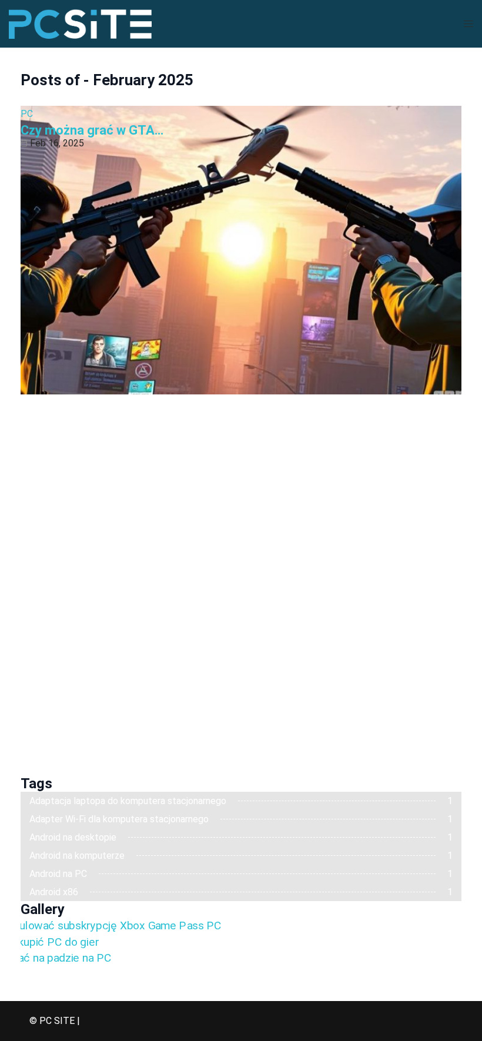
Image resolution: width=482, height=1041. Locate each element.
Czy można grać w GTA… (92, 130)
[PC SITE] (80, 23)
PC (27, 113)
